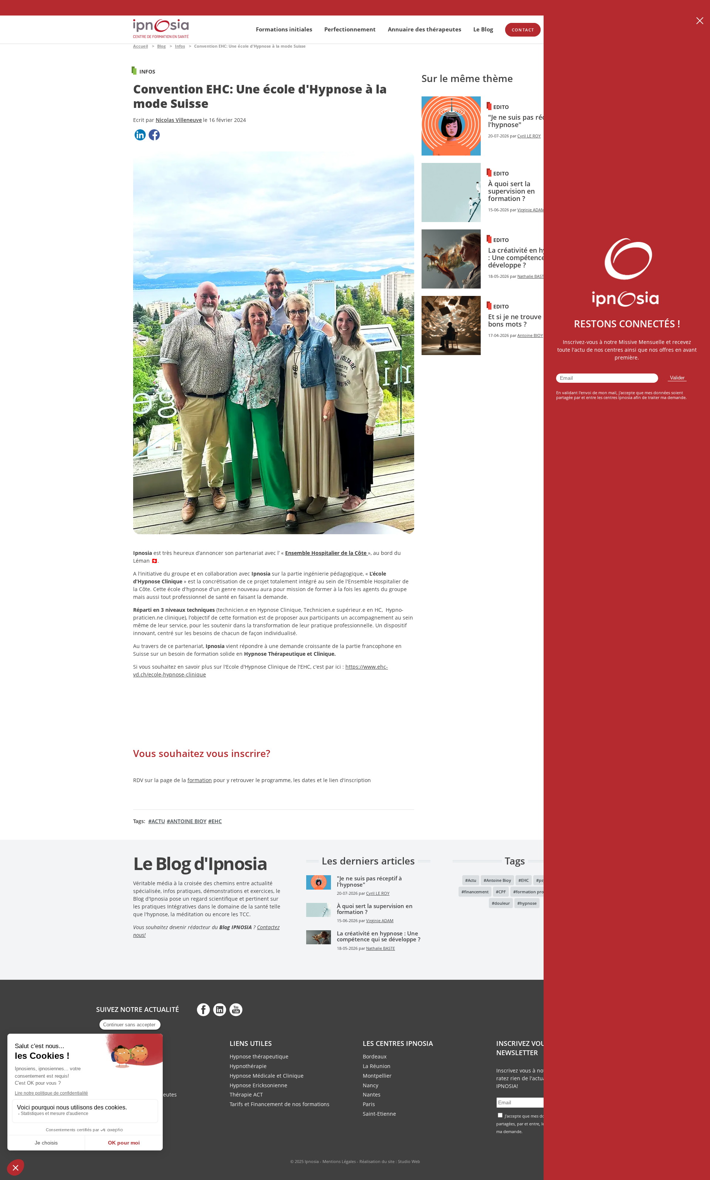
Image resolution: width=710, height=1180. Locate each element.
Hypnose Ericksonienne (258, 1085)
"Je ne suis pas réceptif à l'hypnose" (527, 121)
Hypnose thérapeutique (259, 1056)
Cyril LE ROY (529, 136)
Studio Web (409, 1161)
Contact (523, 30)
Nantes (372, 1094)
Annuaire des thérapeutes (424, 29)
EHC (217, 821)
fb (203, 1009)
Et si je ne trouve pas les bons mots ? (526, 320)
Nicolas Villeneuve (179, 119)
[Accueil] (161, 36)
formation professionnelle (541, 891)
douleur (502, 903)
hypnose (528, 903)
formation (199, 780)
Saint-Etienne (379, 1113)
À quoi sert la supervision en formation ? (511, 191)
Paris (369, 1104)
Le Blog (483, 29)
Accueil (140, 46)
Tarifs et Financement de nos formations (279, 1104)
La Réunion (376, 1066)
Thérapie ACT (246, 1094)
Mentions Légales (339, 1161)
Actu (158, 821)
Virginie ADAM (531, 209)
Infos (180, 46)
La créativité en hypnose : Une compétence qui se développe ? (527, 257)
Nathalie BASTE (531, 276)
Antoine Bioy (188, 821)
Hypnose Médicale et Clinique (267, 1075)
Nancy (370, 1085)
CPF (502, 891)
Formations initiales (284, 29)
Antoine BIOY (530, 335)
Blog (161, 46)
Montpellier (377, 1075)
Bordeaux (374, 1056)
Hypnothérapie (248, 1066)
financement (476, 891)
